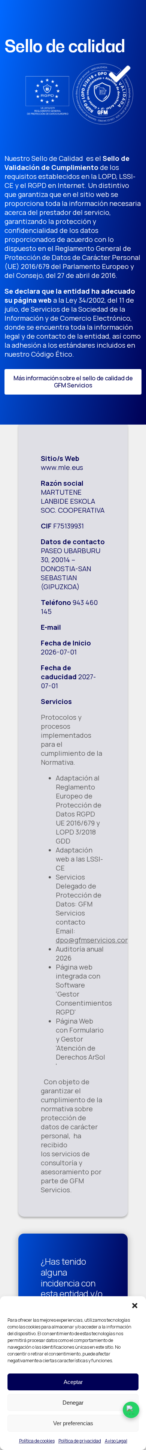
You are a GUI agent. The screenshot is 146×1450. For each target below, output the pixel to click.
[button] (135, 1305)
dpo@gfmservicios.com (93, 939)
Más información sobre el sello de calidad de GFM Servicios (73, 381)
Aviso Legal (116, 1441)
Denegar (73, 1402)
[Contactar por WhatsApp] (131, 1410)
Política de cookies (37, 1441)
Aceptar (73, 1382)
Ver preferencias (73, 1423)
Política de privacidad (79, 1441)
